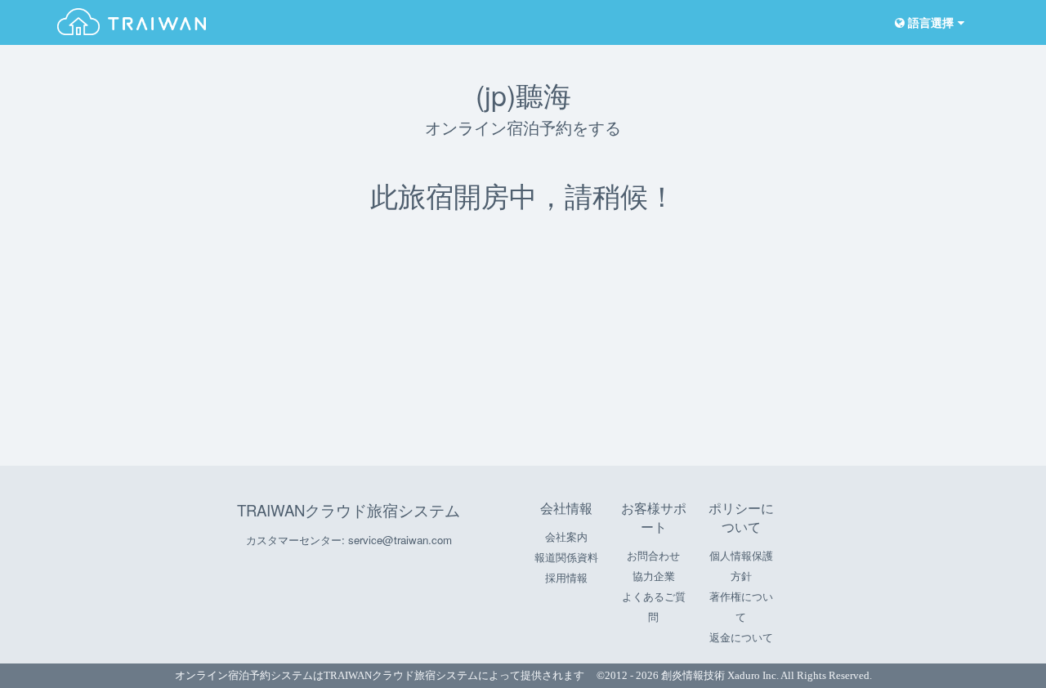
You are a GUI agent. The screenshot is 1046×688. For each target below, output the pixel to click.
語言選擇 (929, 23)
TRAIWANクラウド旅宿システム (348, 509)
